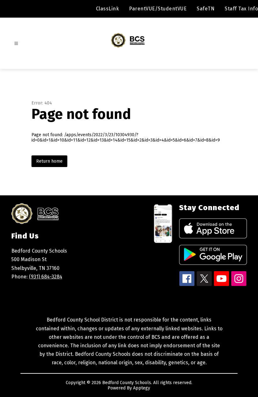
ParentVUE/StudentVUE (158, 9)
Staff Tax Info (241, 9)
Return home (49, 161)
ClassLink (107, 9)
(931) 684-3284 (45, 277)
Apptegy (141, 388)
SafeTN (206, 9)
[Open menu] (16, 43)
